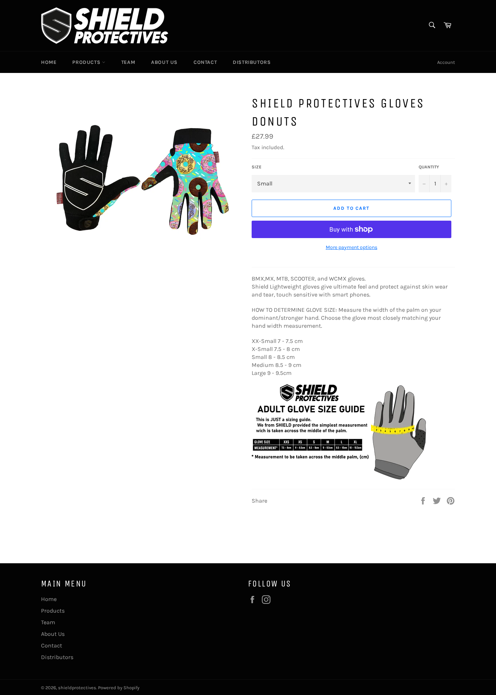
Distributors (252, 62)
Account (446, 62)
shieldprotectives (77, 687)
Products (87, 62)
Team (128, 62)
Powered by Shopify (118, 687)
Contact (205, 62)
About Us (164, 62)
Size (256, 166)
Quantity (429, 166)
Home (48, 62)
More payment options (351, 247)
